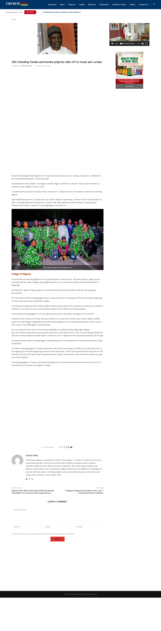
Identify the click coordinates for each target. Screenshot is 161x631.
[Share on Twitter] (66, 447)
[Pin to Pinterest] (69, 447)
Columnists (104, 5)
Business (92, 5)
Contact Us (143, 5)
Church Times (26, 66)
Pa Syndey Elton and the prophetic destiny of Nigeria (61, 12)
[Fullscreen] (146, 43)
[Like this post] (61, 447)
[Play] (112, 43)
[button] (39, 12)
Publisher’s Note (119, 5)
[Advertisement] (57, 104)
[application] (129, 34)
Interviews (52, 5)
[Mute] (142, 43)
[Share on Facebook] (64, 447)
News (62, 5)
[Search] (154, 5)
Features (72, 5)
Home (14, 19)
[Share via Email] (71, 447)
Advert (132, 5)
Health (82, 5)
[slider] (127, 43)
